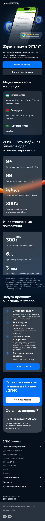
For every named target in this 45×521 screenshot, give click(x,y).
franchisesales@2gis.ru (21, 418)
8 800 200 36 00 (9, 499)
